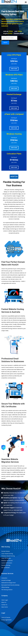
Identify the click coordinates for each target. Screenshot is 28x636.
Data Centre (4, 607)
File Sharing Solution (6, 589)
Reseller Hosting (5, 565)
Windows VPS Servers (7, 560)
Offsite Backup (5, 587)
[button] (26, 2)
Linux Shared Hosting (7, 553)
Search (5, 42)
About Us (3, 602)
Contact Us (4, 604)
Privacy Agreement (6, 619)
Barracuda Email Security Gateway (10, 585)
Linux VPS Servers (6, 558)
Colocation (4, 578)
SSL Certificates (5, 567)
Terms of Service (5, 617)
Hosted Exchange (6, 580)
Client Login (4, 600)
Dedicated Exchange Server (8, 582)
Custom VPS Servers (6, 563)
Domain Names (5, 551)
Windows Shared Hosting (8, 556)
